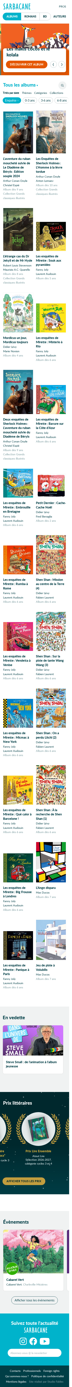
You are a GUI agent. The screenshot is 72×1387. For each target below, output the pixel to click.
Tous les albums (19, 84)
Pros (62, 6)
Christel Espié (11, 185)
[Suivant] (61, 64)
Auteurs (59, 16)
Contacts (15, 1371)
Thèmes (26, 93)
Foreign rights (51, 1371)
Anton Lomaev (44, 181)
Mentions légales (16, 1381)
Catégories (40, 93)
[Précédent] (53, 64)
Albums (12, 16)
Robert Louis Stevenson (17, 265)
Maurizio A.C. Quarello (16, 269)
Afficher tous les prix (24, 1181)
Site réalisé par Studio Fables (46, 1381)
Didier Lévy (10, 347)
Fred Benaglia (44, 516)
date (12, 93)
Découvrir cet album (26, 64)
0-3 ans (30, 100)
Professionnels (32, 1371)
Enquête (11, 100)
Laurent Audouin (46, 274)
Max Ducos (43, 892)
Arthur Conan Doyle (15, 181)
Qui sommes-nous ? (17, 1376)
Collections (56, 93)
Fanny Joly (42, 269)
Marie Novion (11, 351)
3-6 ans (46, 100)
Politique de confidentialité (47, 1376)
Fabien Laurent (45, 597)
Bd (47, 16)
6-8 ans (62, 100)
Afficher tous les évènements (35, 1300)
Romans (30, 16)
